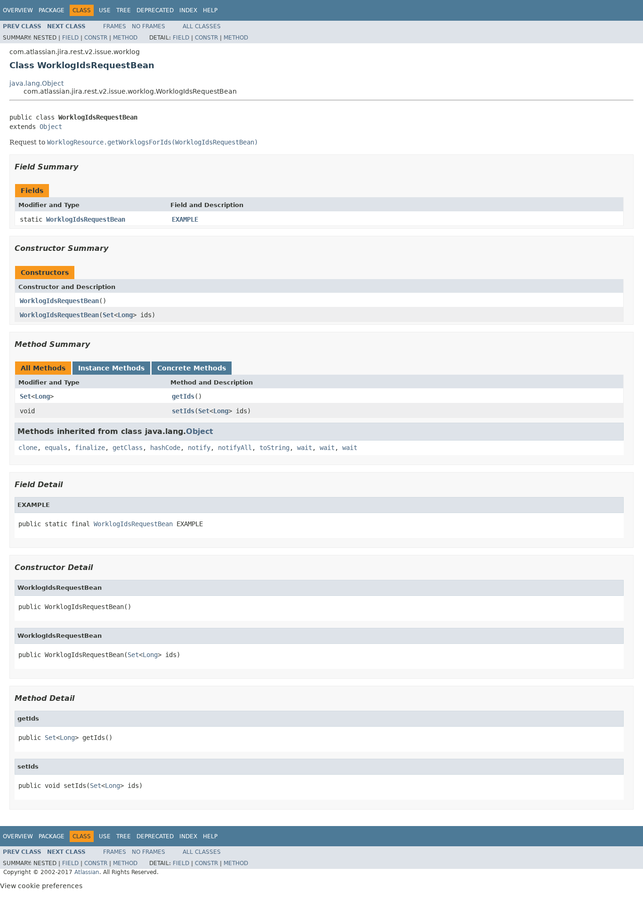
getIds (183, 396)
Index (188, 10)
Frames (114, 26)
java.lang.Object (36, 83)
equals (56, 447)
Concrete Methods (191, 368)
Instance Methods (111, 368)
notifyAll (235, 447)
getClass (128, 447)
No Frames (148, 26)
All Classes (202, 26)
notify (199, 447)
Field (70, 37)
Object (51, 126)
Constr (95, 37)
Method (125, 37)
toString (274, 447)
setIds (183, 411)
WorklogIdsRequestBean (85, 219)
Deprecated (155, 10)
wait (304, 447)
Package (51, 10)
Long (125, 315)
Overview (18, 10)
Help (210, 10)
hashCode (165, 447)
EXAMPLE (185, 219)
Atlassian (86, 872)
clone (27, 447)
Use (105, 10)
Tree (123, 10)
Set (108, 315)
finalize (90, 447)
